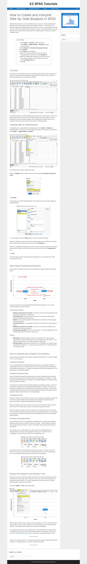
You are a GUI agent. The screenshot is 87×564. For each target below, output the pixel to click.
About (45, 8)
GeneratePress (52, 562)
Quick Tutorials (21, 8)
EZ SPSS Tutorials (43, 4)
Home (11, 8)
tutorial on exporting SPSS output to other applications (24, 533)
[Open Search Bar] (77, 9)
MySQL (28, 77)
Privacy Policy (55, 8)
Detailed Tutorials (34, 8)
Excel (22, 77)
